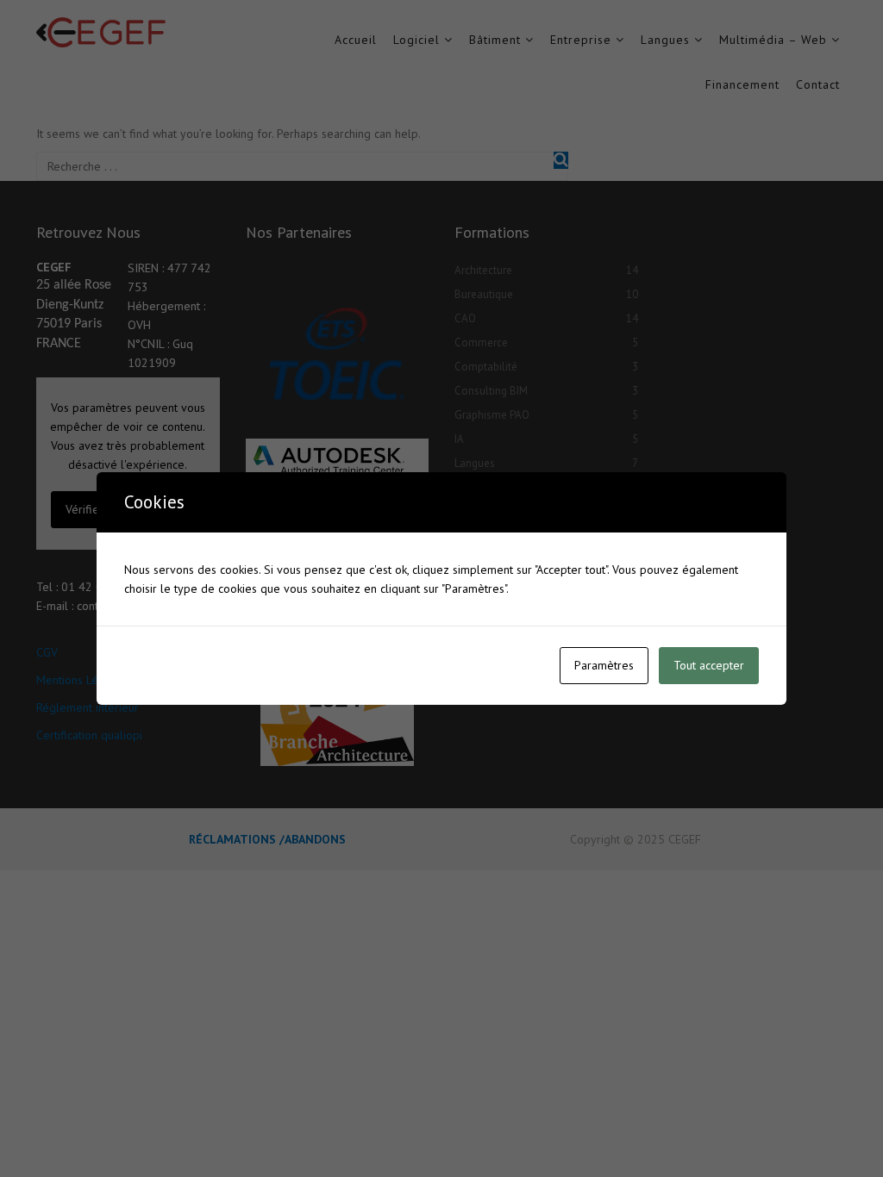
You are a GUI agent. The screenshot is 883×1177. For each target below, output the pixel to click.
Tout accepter (708, 665)
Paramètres (604, 665)
